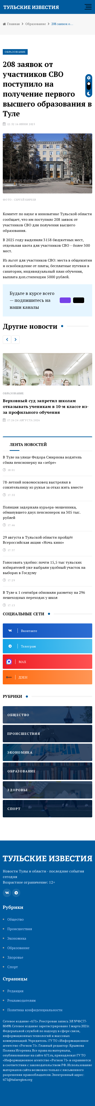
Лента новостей (28, 444)
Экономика (16, 938)
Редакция (15, 991)
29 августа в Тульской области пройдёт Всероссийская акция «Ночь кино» (38, 540)
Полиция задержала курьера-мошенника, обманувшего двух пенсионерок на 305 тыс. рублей (41, 512)
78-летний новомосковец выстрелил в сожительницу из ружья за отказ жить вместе (43, 485)
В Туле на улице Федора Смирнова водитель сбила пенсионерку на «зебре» (42, 460)
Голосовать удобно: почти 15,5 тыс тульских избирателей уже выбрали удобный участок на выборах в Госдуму (44, 567)
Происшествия (19, 929)
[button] (7, 339)
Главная (13, 24)
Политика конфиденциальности (34, 1010)
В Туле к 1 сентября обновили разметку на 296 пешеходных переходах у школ (44, 595)
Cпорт (12, 967)
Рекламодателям (21, 1000)
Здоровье (15, 957)
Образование (35, 24)
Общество (15, 919)
